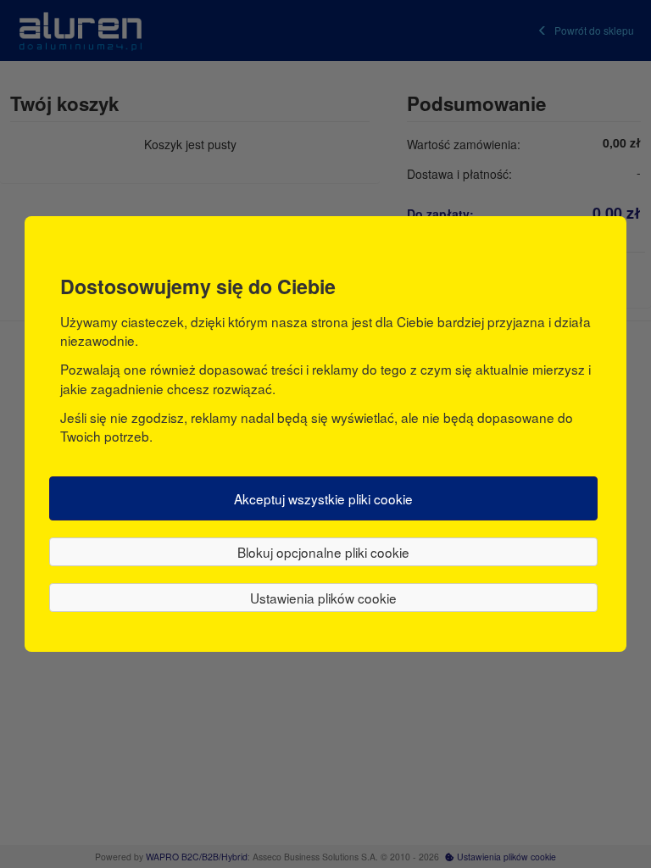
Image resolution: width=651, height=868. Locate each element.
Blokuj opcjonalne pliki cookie (323, 551)
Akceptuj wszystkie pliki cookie (323, 498)
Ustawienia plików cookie (323, 597)
